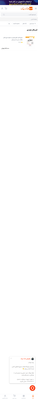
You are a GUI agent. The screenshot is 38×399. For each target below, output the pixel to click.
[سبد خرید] (6, 8)
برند (9, 23)
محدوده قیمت (16, 23)
